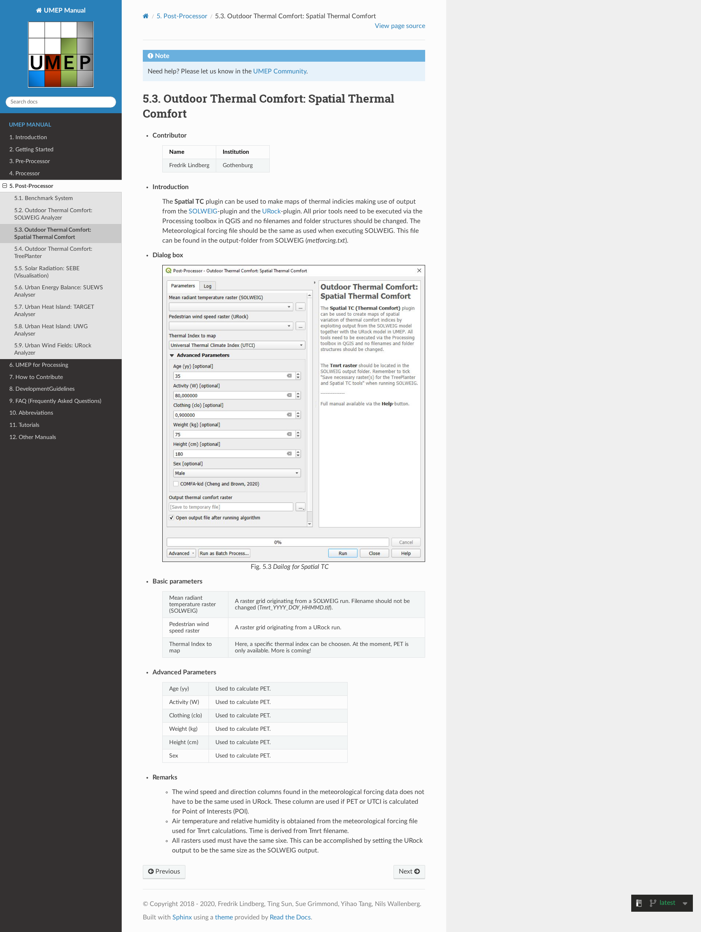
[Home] (146, 16)
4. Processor (24, 173)
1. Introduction (28, 137)
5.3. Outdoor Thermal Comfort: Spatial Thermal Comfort (52, 233)
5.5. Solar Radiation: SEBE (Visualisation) (47, 272)
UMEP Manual (64, 10)
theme (224, 917)
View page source (400, 26)
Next (406, 871)
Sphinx (182, 917)
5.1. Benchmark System (43, 198)
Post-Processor (182, 16)
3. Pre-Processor (29, 161)
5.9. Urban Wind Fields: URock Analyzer (52, 349)
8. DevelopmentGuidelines (42, 389)
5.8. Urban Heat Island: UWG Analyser (51, 330)
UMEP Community (279, 71)
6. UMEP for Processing (38, 365)
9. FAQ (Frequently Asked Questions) (55, 401)
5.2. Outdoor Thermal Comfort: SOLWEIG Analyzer (53, 214)
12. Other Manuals (32, 437)
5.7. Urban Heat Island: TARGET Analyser (54, 310)
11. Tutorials (24, 425)
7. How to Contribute (36, 377)
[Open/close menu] (4, 186)
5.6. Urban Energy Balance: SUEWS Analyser (58, 291)
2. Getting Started (31, 149)
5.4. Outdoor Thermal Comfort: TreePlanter (53, 252)
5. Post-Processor (31, 186)
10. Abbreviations (31, 413)
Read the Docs (290, 917)
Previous (167, 871)
